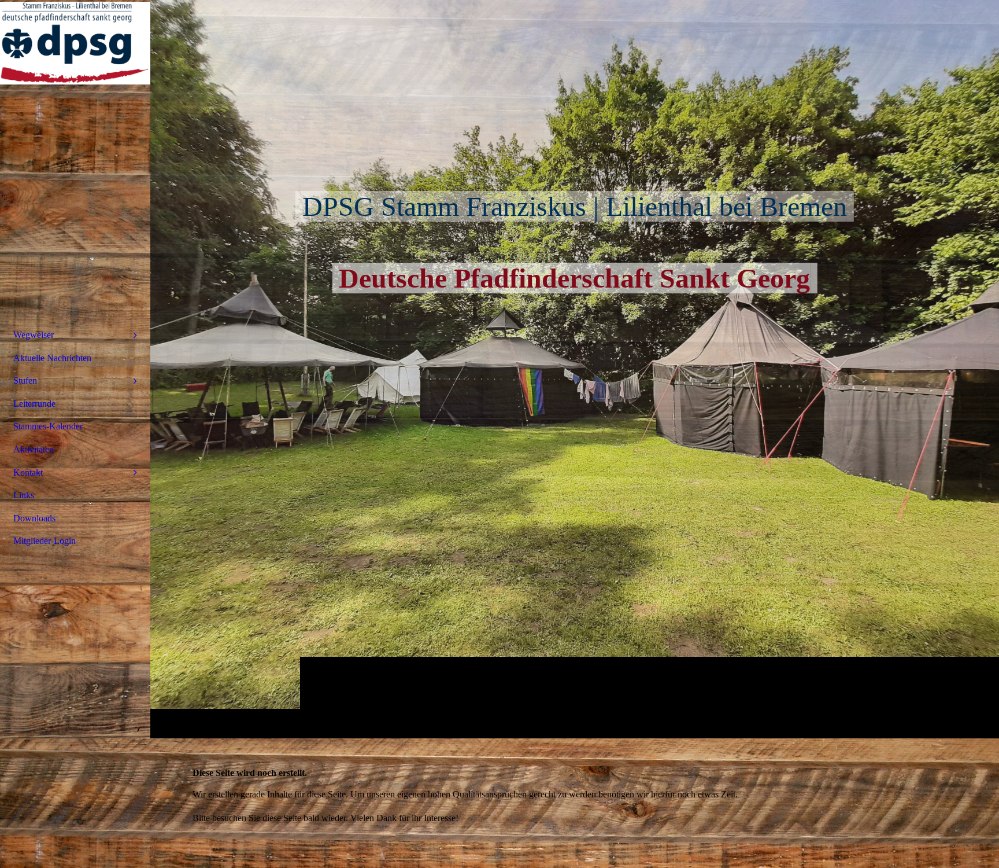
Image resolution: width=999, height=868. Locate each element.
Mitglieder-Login (44, 541)
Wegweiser (33, 335)
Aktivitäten (33, 449)
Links (23, 495)
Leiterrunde (34, 404)
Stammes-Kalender (48, 426)
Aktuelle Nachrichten (52, 358)
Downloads (34, 518)
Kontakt (28, 472)
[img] (574, 369)
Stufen (25, 380)
